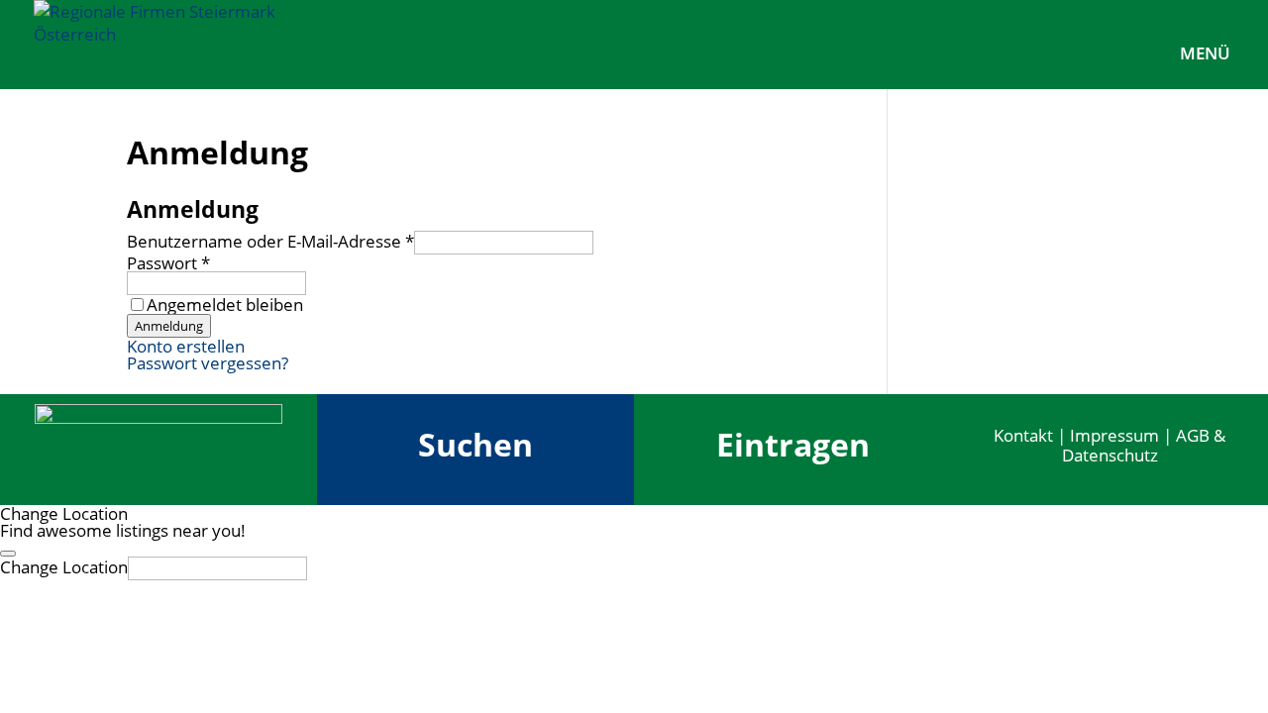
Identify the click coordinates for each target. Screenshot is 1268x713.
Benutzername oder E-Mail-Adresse (270, 241)
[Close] (8, 554)
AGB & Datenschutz (1144, 445)
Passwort (168, 263)
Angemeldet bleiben (225, 304)
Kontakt (1023, 435)
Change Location (64, 567)
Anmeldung (169, 326)
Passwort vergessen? (207, 363)
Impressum (1114, 435)
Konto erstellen (186, 346)
